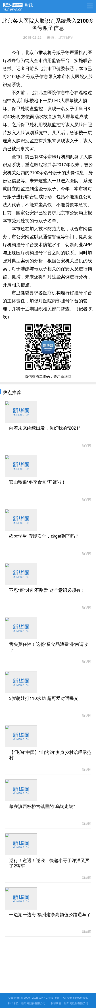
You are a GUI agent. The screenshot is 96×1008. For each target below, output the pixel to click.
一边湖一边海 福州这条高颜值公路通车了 (50, 914)
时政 (29, 4)
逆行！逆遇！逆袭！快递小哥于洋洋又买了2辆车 (49, 863)
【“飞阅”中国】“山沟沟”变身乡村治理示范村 (50, 755)
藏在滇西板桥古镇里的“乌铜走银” (42, 806)
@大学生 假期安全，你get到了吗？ (44, 536)
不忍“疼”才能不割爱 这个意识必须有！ (47, 590)
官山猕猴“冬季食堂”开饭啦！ (37, 482)
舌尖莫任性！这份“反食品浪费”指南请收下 (48, 646)
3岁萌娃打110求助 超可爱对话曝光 (43, 698)
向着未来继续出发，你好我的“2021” (44, 428)
